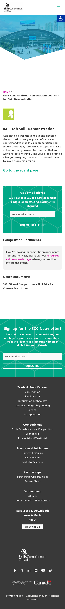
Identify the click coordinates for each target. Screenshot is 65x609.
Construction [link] (32, 392)
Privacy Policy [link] (14, 596)
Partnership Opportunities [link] (32, 477)
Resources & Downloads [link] (32, 510)
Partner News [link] (33, 481)
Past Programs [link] (32, 457)
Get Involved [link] (32, 491)
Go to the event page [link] (20, 170)
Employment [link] (32, 396)
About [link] (33, 520)
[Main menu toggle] (58, 7)
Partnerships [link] (32, 472)
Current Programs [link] (33, 453)
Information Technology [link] (32, 401)
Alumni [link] (32, 496)
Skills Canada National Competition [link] (32, 429)
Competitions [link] (32, 424)
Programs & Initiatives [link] (32, 448)
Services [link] (32, 410)
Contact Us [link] (32, 527)
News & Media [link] (32, 515)
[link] (61, 18)
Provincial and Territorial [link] (32, 438)
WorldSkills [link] (32, 434)
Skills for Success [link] (32, 462)
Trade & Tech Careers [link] (32, 387)
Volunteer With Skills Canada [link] (33, 500)
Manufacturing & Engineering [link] (32, 405)
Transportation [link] (32, 414)
